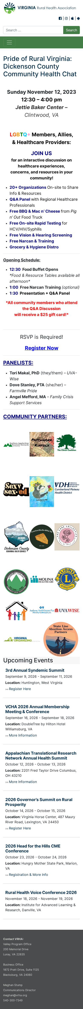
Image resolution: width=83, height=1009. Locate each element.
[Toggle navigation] (9, 42)
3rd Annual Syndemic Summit (34, 670)
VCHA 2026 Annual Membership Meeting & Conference (37, 709)
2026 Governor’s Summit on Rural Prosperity (38, 802)
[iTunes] (72, 18)
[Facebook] (60, 18)
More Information (23, 735)
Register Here (20, 689)
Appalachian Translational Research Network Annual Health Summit (40, 756)
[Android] (78, 18)
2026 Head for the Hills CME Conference (32, 848)
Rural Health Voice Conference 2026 (41, 892)
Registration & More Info (28, 874)
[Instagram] (66, 18)
